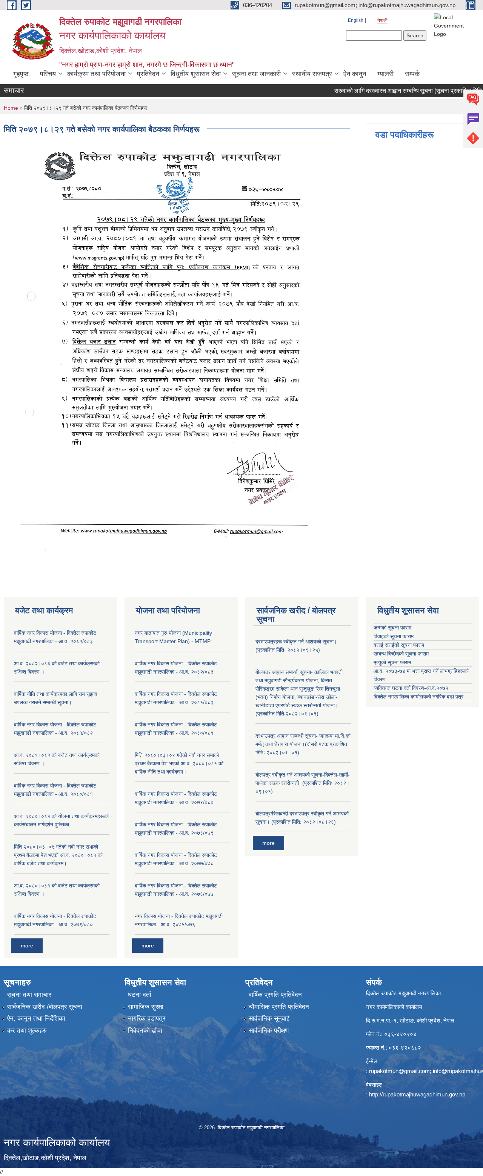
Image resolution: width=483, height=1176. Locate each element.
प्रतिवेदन (148, 74)
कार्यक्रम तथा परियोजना (96, 74)
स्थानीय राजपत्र (312, 74)
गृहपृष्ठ (21, 74)
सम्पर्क (412, 74)
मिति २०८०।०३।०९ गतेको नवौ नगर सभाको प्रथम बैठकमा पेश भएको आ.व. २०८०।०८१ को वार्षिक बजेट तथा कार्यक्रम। (58, 855)
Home (11, 108)
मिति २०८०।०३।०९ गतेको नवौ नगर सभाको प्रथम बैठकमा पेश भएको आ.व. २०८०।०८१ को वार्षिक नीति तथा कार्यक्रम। (179, 763)
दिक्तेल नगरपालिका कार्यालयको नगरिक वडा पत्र (418, 697)
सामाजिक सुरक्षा (145, 1006)
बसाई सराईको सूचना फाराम (399, 645)
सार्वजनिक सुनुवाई (269, 1018)
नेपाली (382, 20)
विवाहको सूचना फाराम (394, 636)
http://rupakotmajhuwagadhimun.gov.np (417, 1094)
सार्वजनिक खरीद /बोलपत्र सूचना (44, 1006)
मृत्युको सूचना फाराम (392, 662)
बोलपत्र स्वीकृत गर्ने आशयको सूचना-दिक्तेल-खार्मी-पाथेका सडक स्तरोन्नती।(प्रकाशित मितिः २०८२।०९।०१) (302, 783)
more (27, 946)
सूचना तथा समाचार (29, 994)
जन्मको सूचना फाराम (392, 628)
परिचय (48, 74)
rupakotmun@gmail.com (399, 1071)
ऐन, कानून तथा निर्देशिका (36, 1018)
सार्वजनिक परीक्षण (269, 1030)
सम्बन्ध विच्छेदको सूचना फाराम (401, 654)
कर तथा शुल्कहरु (27, 1030)
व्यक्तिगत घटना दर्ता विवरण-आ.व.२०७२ (411, 688)
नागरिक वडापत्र (146, 1018)
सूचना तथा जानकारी (256, 74)
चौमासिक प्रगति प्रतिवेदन (279, 1006)
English (355, 20)
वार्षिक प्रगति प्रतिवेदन (275, 994)
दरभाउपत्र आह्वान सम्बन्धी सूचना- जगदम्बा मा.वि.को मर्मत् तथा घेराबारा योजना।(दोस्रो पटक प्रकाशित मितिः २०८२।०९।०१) (303, 744)
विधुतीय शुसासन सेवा (196, 74)
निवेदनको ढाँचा (145, 1030)
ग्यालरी (385, 74)
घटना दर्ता (139, 994)
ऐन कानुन (354, 74)
